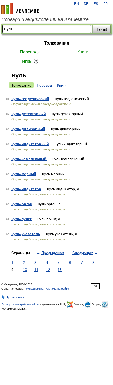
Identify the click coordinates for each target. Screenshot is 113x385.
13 (60, 270)
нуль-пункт (21, 219)
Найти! (101, 29)
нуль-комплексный (29, 159)
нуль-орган (21, 204)
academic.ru (20, 8)
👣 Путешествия (12, 297)
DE (86, 4)
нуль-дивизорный (28, 129)
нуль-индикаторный (30, 144)
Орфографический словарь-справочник (41, 104)
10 (25, 270)
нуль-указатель (25, 234)
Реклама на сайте (57, 288)
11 (36, 270)
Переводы (30, 52)
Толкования (56, 43)
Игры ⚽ (30, 61)
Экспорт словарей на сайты (20, 304)
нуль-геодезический (30, 99)
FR (105, 4)
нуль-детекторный (28, 114)
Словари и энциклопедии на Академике (45, 19)
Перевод (44, 85)
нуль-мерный (23, 174)
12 (48, 270)
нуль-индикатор (26, 189)
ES (96, 4)
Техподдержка (33, 288)
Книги (82, 52)
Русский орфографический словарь (38, 194)
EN (76, 4)
